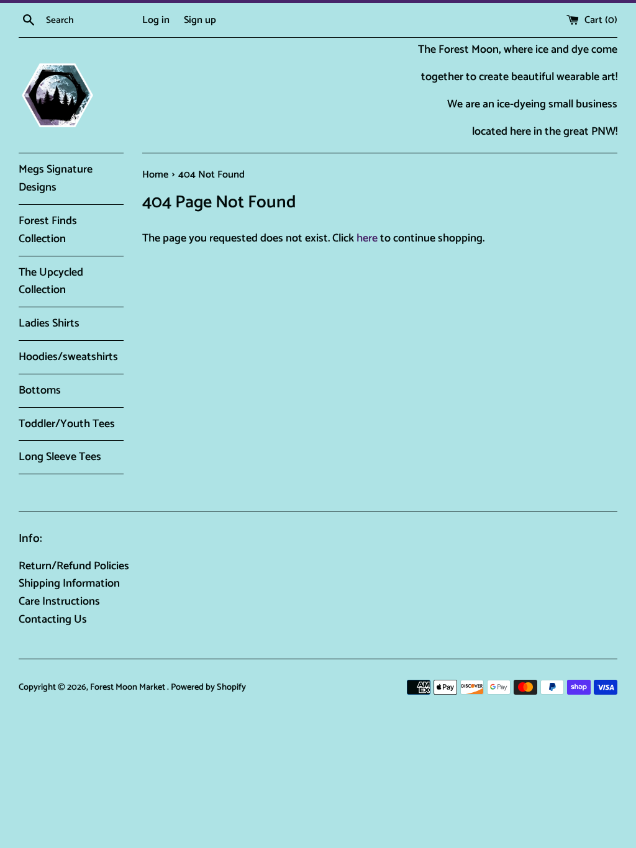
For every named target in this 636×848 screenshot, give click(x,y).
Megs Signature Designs (56, 178)
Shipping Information (69, 583)
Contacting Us (53, 619)
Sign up (200, 20)
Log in (156, 20)
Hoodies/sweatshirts (68, 357)
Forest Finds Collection (48, 230)
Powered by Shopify (208, 687)
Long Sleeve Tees (60, 457)
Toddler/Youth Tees (67, 424)
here (367, 238)
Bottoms (40, 390)
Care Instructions (59, 601)
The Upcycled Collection (51, 281)
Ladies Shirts (49, 323)
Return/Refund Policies (74, 566)
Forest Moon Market (128, 687)
